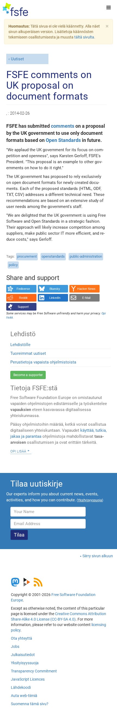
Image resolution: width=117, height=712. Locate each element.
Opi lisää (18, 451)
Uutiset (17, 58)
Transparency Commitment (34, 671)
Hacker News (86, 288)
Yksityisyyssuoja (25, 663)
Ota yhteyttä (21, 638)
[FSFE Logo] (15, 9)
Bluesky (55, 288)
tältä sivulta (84, 37)
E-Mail (86, 297)
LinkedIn (54, 297)
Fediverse (23, 288)
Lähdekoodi (21, 687)
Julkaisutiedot (23, 655)
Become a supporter (28, 375)
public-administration (86, 256)
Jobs (15, 646)
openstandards (53, 256)
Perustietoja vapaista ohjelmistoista (43, 362)
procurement (27, 256)
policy (13, 265)
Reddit (23, 297)
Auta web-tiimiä (24, 695)
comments (62, 126)
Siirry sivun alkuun (97, 556)
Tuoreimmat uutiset (28, 353)
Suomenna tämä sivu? (29, 704)
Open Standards (63, 140)
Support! (23, 306)
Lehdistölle (20, 344)
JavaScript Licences (28, 679)
